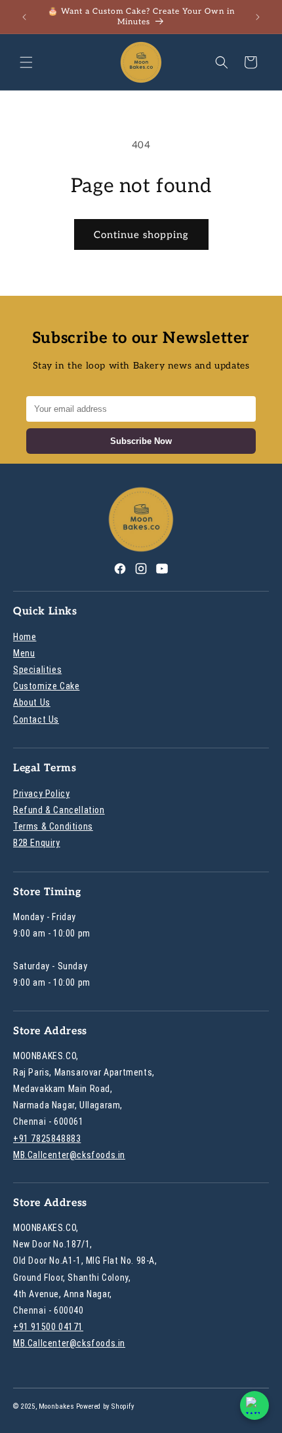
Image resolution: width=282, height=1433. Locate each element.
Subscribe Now (141, 441)
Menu (24, 653)
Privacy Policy (41, 793)
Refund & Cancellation (59, 810)
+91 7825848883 (47, 1138)
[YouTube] (162, 571)
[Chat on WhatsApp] (254, 1405)
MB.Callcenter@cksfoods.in (69, 1155)
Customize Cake (46, 686)
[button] (26, 62)
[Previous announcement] (24, 17)
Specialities (37, 669)
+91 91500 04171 (48, 1327)
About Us (31, 702)
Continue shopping (141, 235)
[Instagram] (141, 571)
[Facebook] (120, 571)
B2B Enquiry (36, 843)
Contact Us (36, 719)
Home (24, 637)
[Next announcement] (257, 17)
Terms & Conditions (53, 826)
